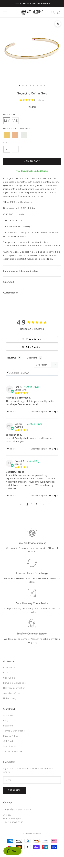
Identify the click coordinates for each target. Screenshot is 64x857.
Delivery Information (14, 688)
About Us (8, 715)
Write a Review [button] (34, 339)
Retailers (8, 725)
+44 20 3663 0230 (13, 822)
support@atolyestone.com (17, 809)
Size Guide (9, 677)
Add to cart (32, 161)
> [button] (43, 504)
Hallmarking (9, 698)
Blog (5, 720)
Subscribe (14, 790)
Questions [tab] (32, 357)
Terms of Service (12, 751)
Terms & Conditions (14, 730)
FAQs (6, 672)
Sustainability (10, 746)
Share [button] (13, 411)
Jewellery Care (11, 693)
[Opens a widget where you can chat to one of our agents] (12, 851)
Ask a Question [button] (33, 347)
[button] (51, 411)
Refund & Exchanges (14, 682)
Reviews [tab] (11, 357)
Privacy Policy (10, 736)
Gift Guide (8, 741)
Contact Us (9, 667)
